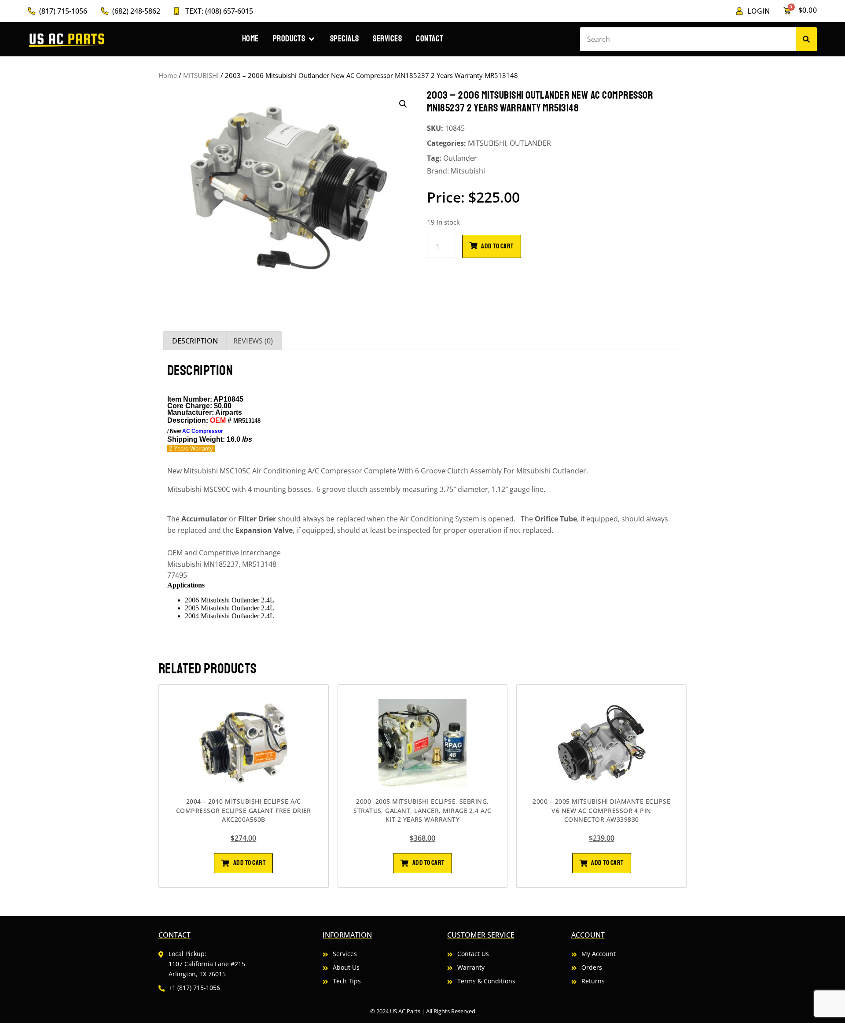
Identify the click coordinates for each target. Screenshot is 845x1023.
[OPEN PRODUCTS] (311, 39)
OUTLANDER (530, 143)
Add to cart (497, 246)
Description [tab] (195, 341)
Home (167, 75)
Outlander (460, 158)
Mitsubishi (468, 171)
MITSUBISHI (201, 75)
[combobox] (687, 39)
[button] (403, 104)
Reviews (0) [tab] (253, 341)
